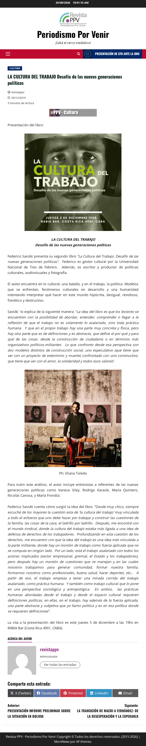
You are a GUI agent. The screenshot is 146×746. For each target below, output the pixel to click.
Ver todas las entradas (60, 665)
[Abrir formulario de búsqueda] (78, 54)
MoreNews (62, 742)
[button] (8, 54)
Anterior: (39, 711)
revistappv (17, 92)
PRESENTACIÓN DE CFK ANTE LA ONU (117, 53)
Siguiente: (107, 711)
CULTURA (15, 68)
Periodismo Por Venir (73, 34)
